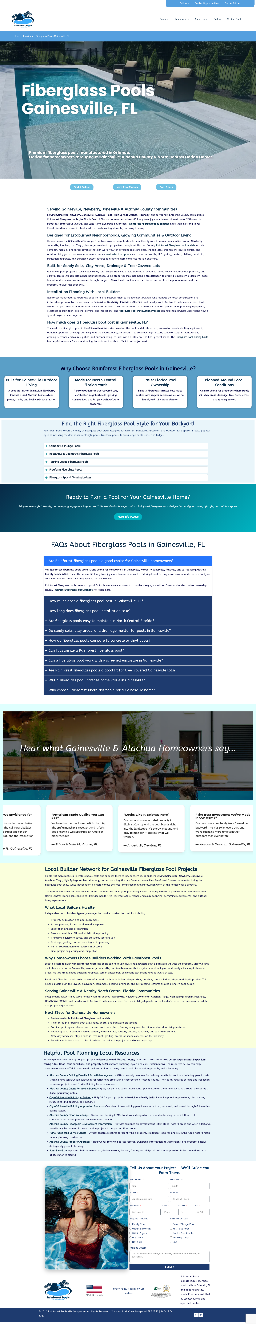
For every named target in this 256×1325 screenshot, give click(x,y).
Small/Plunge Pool (184, 1224)
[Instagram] (201, 1315)
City (164, 1205)
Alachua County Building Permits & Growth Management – (83, 1075)
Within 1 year (139, 1233)
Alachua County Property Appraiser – (71, 1141)
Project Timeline (138, 1218)
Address (134, 1205)
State (181, 1205)
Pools (163, 19)
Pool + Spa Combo (183, 1233)
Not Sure (137, 1242)
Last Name (176, 1179)
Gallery (217, 19)
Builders (184, 3)
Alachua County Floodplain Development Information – (82, 1124)
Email (132, 1192)
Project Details (138, 1247)
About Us (200, 19)
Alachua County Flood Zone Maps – (70, 1115)
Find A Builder (233, 3)
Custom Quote (234, 19)
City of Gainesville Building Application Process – (77, 1106)
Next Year (137, 1237)
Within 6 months (141, 1228)
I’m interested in (179, 1218)
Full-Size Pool (181, 1228)
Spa (175, 1242)
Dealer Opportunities (207, 3)
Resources (180, 19)
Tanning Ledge (181, 1237)
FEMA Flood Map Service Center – (69, 1132)
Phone (174, 1192)
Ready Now (138, 1224)
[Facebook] (196, 1315)
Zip (197, 1205)
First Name (136, 1179)
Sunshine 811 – (58, 1150)
